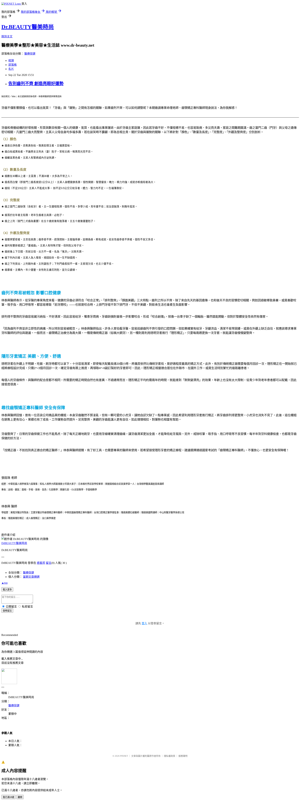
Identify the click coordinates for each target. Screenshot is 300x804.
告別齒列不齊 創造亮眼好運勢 (36, 83)
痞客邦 (41, 562)
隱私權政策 (169, 756)
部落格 (12, 64)
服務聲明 (183, 756)
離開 (20, 797)
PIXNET (124, 756)
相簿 (11, 60)
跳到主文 (6, 36)
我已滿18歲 (8, 797)
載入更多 (7, 589)
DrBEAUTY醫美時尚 (14, 543)
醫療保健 (29, 53)
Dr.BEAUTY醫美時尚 (27, 27)
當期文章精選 (31, 576)
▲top (4, 582)
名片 (11, 68)
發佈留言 (7, 610)
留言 (48, 562)
